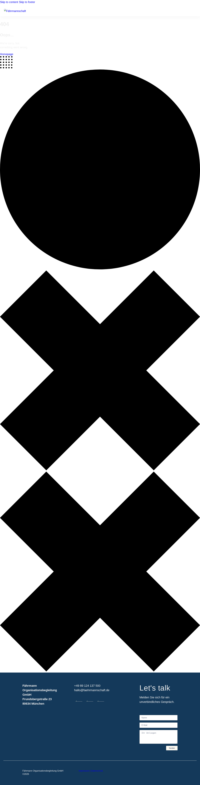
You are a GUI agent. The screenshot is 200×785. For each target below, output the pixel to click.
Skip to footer (27, 2)
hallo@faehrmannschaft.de (91, 690)
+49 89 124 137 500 (87, 685)
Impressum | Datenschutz (91, 771)
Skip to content (9, 2)
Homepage (6, 54)
